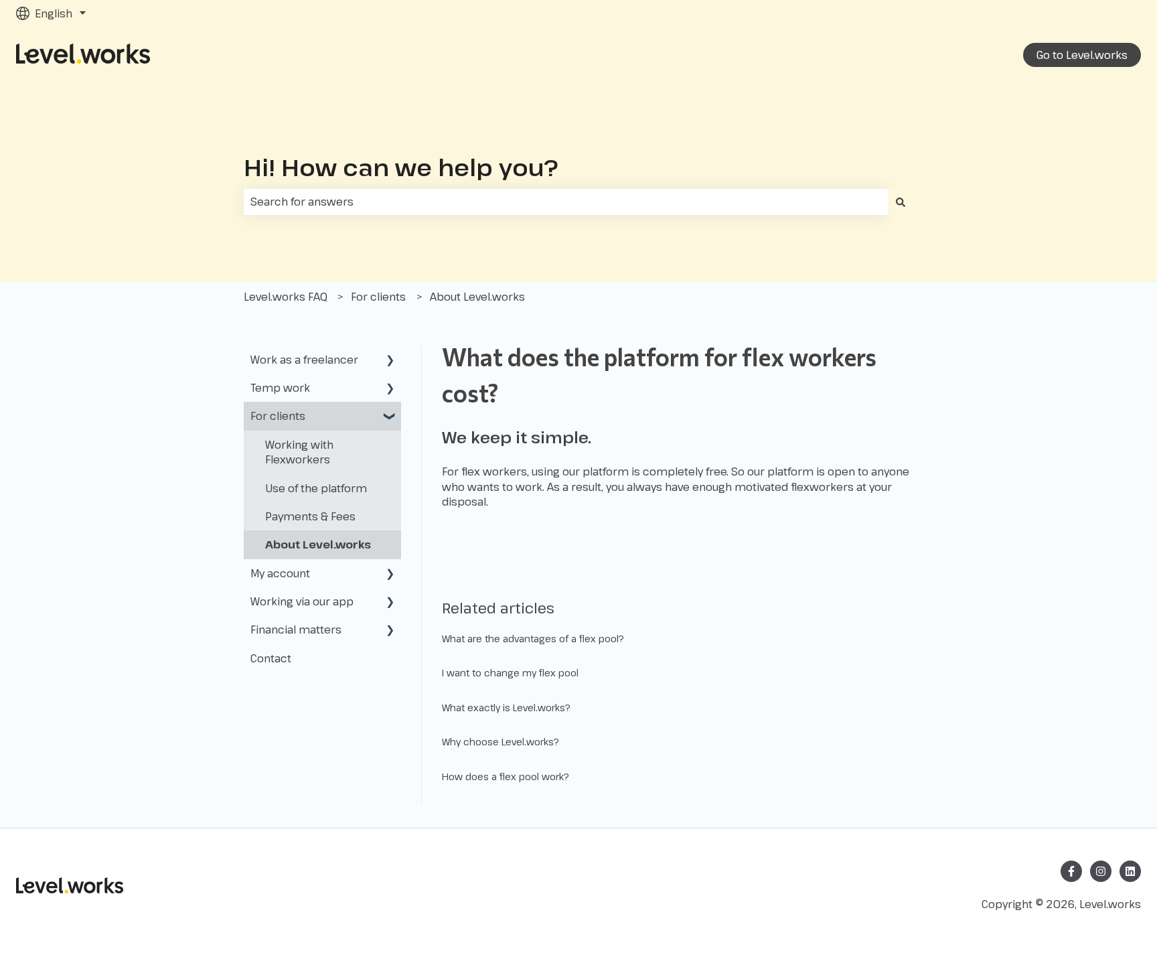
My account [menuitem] (280, 573)
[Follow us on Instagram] (1100, 871)
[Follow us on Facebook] (1071, 871)
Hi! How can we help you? (401, 167)
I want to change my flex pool (510, 672)
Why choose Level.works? (500, 741)
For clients (378, 296)
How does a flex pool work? (505, 776)
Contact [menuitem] (270, 658)
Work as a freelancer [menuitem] (304, 359)
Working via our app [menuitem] (302, 601)
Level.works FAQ (285, 296)
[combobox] (566, 201)
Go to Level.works (1082, 55)
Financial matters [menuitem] (295, 629)
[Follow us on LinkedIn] (1130, 871)
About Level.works (477, 296)
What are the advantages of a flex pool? (533, 638)
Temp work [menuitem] (280, 387)
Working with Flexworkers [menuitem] (299, 452)
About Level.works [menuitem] (318, 544)
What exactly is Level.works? (506, 707)
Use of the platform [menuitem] (316, 488)
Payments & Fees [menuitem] (310, 516)
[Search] (900, 201)
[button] (390, 360)
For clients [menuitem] (277, 416)
